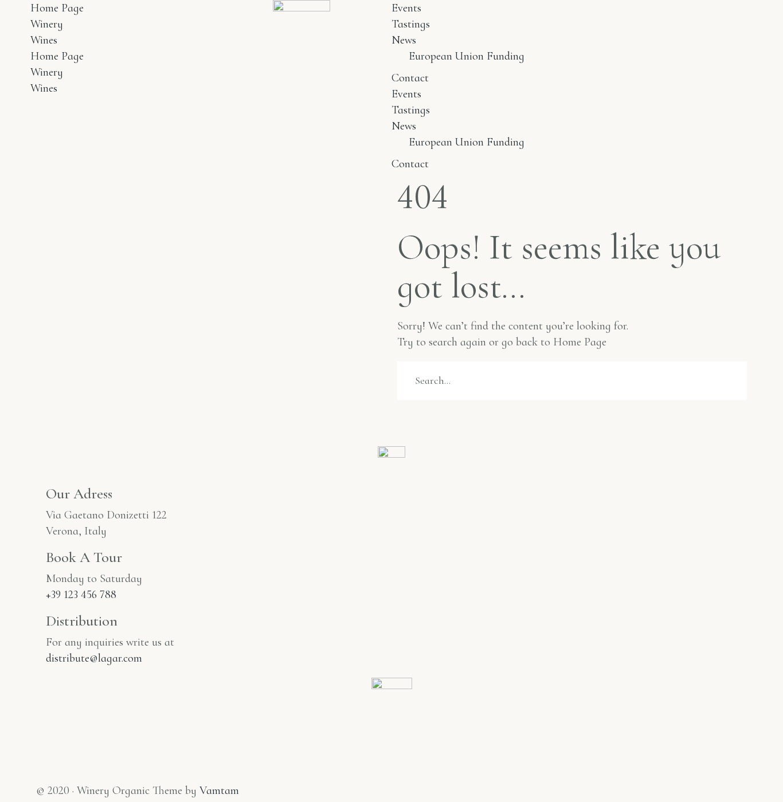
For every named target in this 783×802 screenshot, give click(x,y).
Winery (46, 24)
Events (406, 8)
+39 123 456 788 (81, 595)
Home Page (57, 8)
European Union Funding (466, 56)
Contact (410, 78)
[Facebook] (56, 774)
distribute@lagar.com (94, 658)
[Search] (400, 415)
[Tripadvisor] (70, 774)
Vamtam (219, 790)
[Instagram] (42, 774)
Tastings (410, 24)
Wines (43, 40)
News (403, 40)
